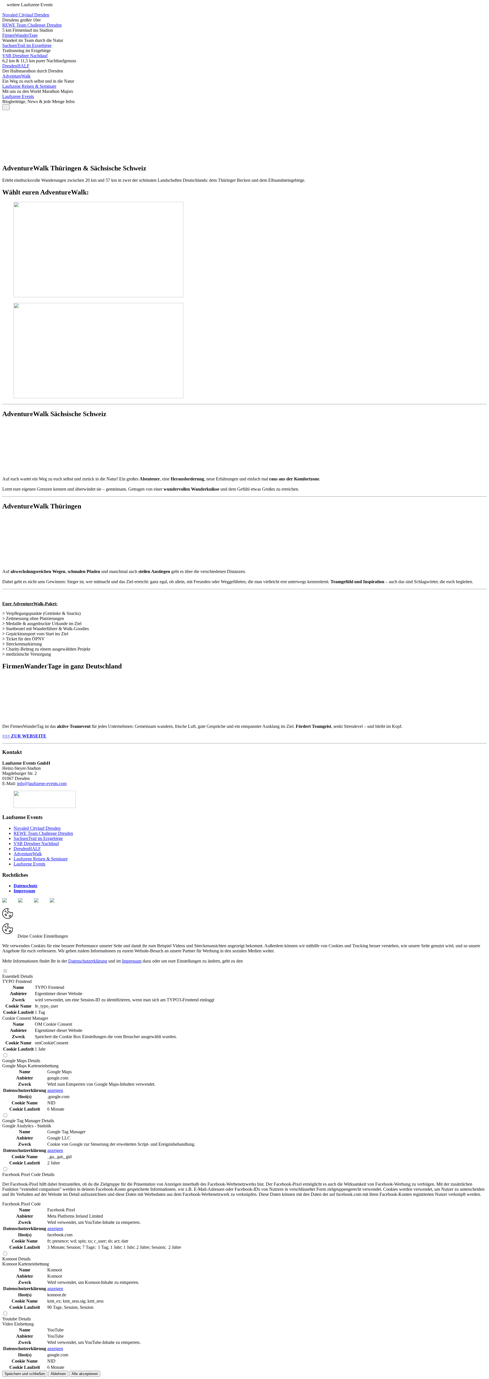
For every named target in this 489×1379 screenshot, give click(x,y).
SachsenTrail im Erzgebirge (27, 45)
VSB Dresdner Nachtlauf (25, 55)
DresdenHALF (15, 65)
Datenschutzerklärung (87, 961)
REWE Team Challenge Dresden (32, 25)
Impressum (131, 961)
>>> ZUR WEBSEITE (24, 736)
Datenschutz (25, 885)
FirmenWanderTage (20, 35)
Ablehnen (58, 1374)
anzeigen (55, 1090)
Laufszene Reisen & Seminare (29, 86)
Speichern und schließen (25, 1374)
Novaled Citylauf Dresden (25, 14)
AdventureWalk (16, 76)
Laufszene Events (18, 96)
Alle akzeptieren (85, 1374)
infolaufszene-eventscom (42, 783)
